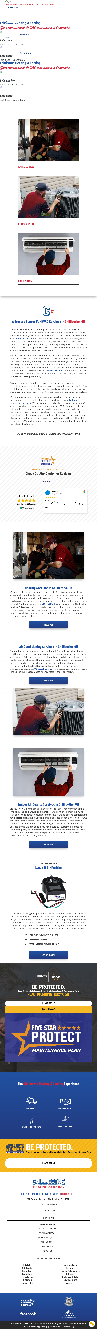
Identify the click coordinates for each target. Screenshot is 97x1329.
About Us (47, 1251)
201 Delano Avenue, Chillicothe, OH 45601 (48, 1199)
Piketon (70, 1273)
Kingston (27, 1279)
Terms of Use (55, 1327)
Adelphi (27, 1264)
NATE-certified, (54, 370)
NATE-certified (47, 604)
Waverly (70, 1282)
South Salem (70, 1279)
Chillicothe (27, 1268)
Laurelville (27, 1282)
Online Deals (48, 1242)
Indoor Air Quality (24, 338)
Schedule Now (7, 80)
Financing (47, 1246)
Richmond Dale (70, 1276)
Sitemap (44, 1327)
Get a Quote (6, 55)
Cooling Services (48, 1233)
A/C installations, (42, 668)
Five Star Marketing (31, 1327)
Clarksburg (27, 1271)
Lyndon (70, 1268)
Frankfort (27, 1273)
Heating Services (47, 1228)
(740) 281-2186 (11, 7)
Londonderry (70, 1264)
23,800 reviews (30, 504)
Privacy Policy (68, 1327)
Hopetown (27, 1276)
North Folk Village (70, 1271)
